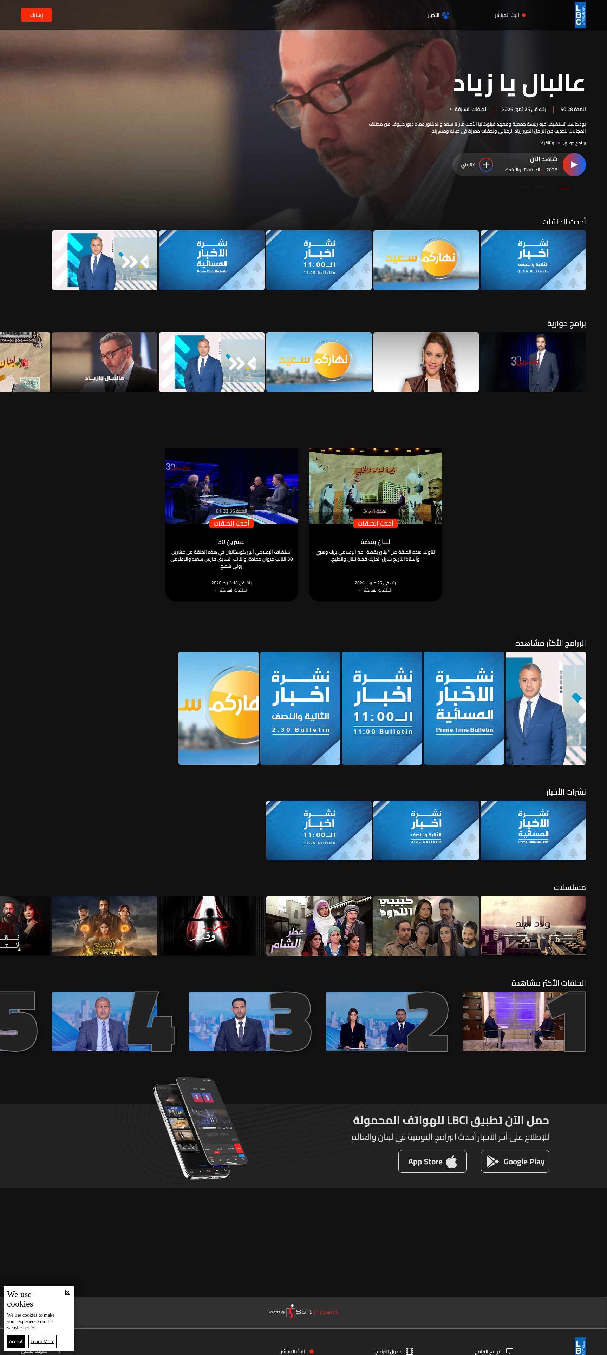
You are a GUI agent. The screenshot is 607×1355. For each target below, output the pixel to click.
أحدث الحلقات (564, 222)
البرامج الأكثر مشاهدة (550, 643)
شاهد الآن (543, 159)
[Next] (9, 362)
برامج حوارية (566, 323)
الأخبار (433, 15)
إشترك (36, 15)
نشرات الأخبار (566, 792)
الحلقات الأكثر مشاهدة (548, 983)
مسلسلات (570, 887)
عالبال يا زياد (519, 81)
